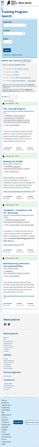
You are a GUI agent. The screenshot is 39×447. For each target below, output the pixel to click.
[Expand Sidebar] (2, 9)
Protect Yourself (8, 347)
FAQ (5, 339)
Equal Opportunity (9, 361)
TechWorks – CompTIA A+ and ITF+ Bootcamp (17, 211)
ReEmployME (7, 376)
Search (7, 50)
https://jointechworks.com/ (12, 245)
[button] (2, 3)
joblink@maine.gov (9, 386)
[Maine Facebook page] (5, 324)
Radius (5, 39)
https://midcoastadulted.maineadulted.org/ (18, 191)
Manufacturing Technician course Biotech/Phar (16, 264)
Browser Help (7, 345)
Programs (6, 349)
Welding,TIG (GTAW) (13, 161)
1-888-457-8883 (8, 384)
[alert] (19, 104)
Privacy (6, 359)
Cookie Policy (7, 366)
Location (6, 30)
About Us (6, 337)
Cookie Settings (8, 368)
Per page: (5, 96)
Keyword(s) (7, 22)
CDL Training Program (14, 108)
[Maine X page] (8, 324)
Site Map (6, 351)
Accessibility (7, 364)
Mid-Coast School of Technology (12, 164)
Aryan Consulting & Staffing (11, 268)
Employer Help (8, 343)
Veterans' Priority (8, 362)
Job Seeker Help (8, 341)
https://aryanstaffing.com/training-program (18, 296)
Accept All (18, 422)
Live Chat (6, 389)
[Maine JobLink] (19, 3)
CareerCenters (8, 387)
